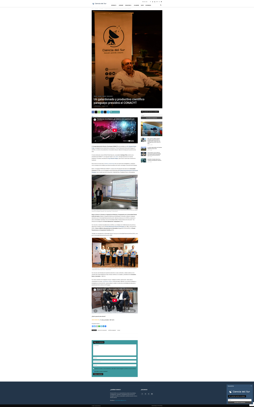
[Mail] (157, 2)
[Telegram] (108, 112)
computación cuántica (107, 281)
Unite (142, 5)
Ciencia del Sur (98, 106)
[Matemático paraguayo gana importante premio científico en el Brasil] (151, 129)
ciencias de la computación (102, 330)
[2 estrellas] (93, 320)
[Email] (105, 112)
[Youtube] (161, 2)
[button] (160, 5)
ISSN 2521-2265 (144, 1)
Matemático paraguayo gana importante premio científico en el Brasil (151, 132)
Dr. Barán (116, 156)
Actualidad (101, 8)
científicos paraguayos (112, 330)
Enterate (113, 5)
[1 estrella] (92, 320)
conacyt (118, 330)
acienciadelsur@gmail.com (120, 400)
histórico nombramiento (110, 163)
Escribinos (148, 5)
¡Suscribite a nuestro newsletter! (101, 371)
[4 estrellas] (96, 320)
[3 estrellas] (95, 320)
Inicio (93, 8)
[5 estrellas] (98, 320)
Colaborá (136, 5)
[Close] (251, 386)
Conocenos (128, 5)
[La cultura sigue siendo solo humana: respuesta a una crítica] (143, 149)
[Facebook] (150, 2)
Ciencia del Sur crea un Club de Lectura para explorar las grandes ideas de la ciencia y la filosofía (154, 154)
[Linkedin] (155, 2)
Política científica (109, 96)
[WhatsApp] (99, 112)
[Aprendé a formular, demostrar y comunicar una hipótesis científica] (143, 160)
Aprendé (121, 5)
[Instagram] (153, 2)
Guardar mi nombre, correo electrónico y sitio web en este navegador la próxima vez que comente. (115, 368)
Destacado (104, 96)
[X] (159, 2)
